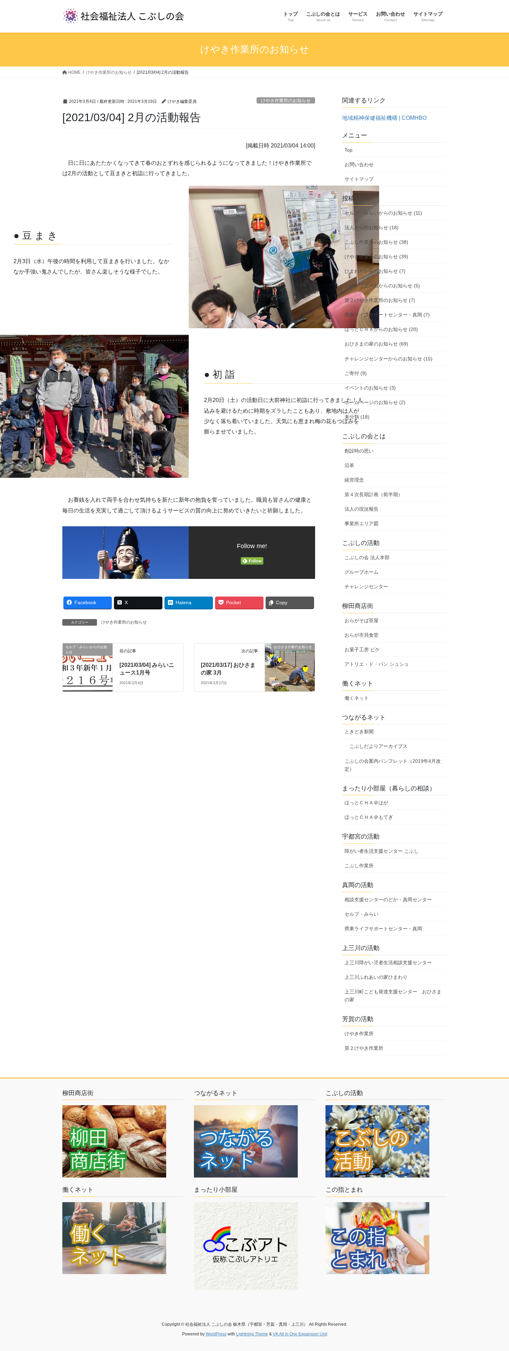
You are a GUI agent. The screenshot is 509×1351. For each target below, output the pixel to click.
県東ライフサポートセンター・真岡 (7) (387, 314)
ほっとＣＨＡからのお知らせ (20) (381, 329)
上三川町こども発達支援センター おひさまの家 (393, 995)
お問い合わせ (359, 164)
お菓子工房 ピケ (362, 649)
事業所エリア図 (361, 523)
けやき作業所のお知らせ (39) (376, 256)
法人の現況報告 (361, 509)
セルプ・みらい (361, 914)
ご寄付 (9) (356, 373)
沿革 (349, 465)
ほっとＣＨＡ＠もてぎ (369, 817)
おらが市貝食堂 (361, 635)
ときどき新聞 (359, 731)
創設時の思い (359, 451)
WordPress (216, 1334)
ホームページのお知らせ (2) (375, 402)
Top (348, 150)
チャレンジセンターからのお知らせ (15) (388, 358)
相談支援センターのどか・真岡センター (388, 899)
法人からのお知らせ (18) (372, 227)
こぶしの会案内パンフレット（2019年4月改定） (393, 765)
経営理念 (354, 480)
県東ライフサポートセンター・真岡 (383, 928)
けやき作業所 (359, 1033)
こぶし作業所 (359, 865)
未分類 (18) (357, 417)
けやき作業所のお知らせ (286, 100)
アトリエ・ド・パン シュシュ (377, 664)
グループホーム (361, 572)
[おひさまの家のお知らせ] (290, 661)
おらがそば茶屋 (361, 620)
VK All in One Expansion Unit (300, 1334)
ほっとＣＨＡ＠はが (366, 802)
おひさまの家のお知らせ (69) (376, 344)
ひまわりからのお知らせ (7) (375, 271)
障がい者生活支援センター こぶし (382, 851)
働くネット (357, 698)
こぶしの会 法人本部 (367, 557)
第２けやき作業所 (364, 1048)
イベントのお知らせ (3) (370, 388)
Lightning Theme (252, 1334)
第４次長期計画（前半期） (374, 494)
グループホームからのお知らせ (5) (382, 285)
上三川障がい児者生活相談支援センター (388, 962)
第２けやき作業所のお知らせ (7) (380, 300)
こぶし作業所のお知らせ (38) (376, 242)
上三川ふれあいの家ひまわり (376, 977)
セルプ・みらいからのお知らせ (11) (383, 213)
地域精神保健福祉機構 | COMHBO (384, 118)
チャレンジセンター (366, 586)
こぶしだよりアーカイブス (378, 746)
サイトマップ (359, 179)
